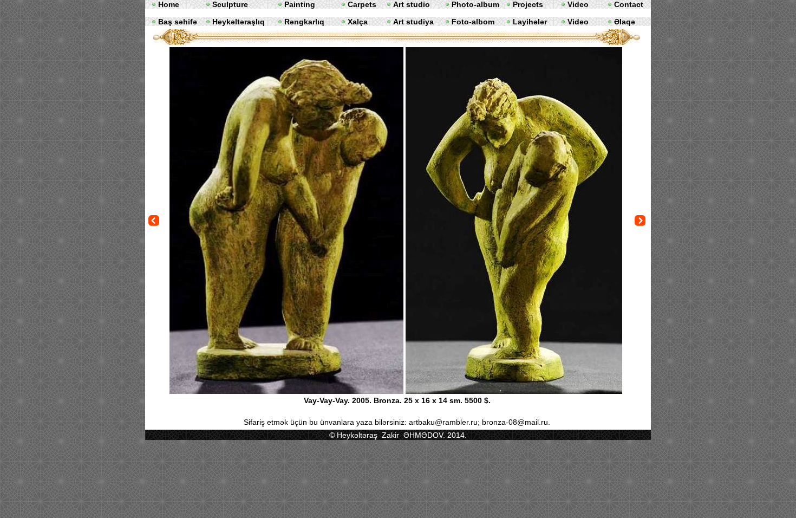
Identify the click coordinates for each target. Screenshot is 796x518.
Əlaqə (624, 21)
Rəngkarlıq (304, 21)
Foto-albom (473, 21)
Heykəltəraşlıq (238, 21)
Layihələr (530, 21)
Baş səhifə (177, 21)
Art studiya (413, 21)
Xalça (358, 21)
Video (578, 21)
